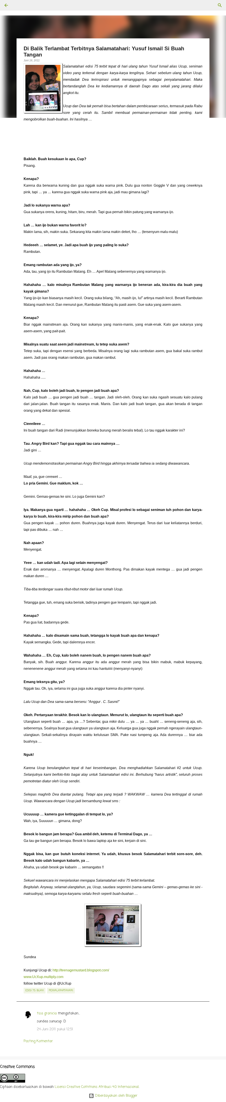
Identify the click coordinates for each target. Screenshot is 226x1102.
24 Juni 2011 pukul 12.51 (55, 1029)
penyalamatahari (61, 991)
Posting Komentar (38, 1041)
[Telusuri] (18, 5)
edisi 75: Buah (34, 991)
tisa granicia (47, 1013)
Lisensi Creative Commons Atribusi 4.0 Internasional (97, 1087)
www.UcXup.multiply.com (43, 977)
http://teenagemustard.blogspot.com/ (81, 970)
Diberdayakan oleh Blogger (115, 1095)
